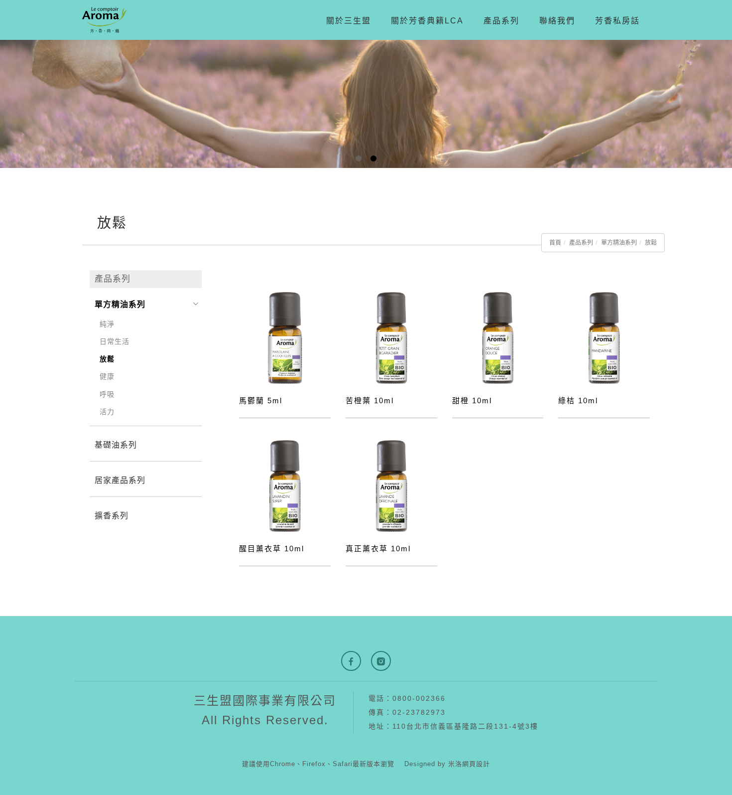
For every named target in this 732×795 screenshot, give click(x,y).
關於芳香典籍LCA (427, 20)
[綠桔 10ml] (604, 338)
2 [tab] (373, 158)
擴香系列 (111, 515)
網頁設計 (476, 764)
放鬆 (651, 242)
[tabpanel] (366, 104)
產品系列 (501, 20)
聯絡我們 (557, 20)
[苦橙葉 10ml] (391, 338)
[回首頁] (104, 20)
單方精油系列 (619, 242)
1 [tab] (359, 158)
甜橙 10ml (472, 400)
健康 (107, 376)
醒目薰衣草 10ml (271, 548)
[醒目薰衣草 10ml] (285, 486)
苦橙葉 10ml (370, 400)
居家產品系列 (120, 480)
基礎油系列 (116, 445)
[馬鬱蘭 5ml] (285, 338)
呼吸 (107, 394)
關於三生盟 (348, 20)
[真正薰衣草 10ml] (391, 486)
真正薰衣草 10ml (378, 548)
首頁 (555, 242)
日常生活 (114, 341)
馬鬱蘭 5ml (260, 400)
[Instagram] (381, 661)
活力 (107, 412)
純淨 (107, 324)
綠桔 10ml (578, 400)
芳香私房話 (617, 20)
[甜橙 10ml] (498, 338)
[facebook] (351, 661)
